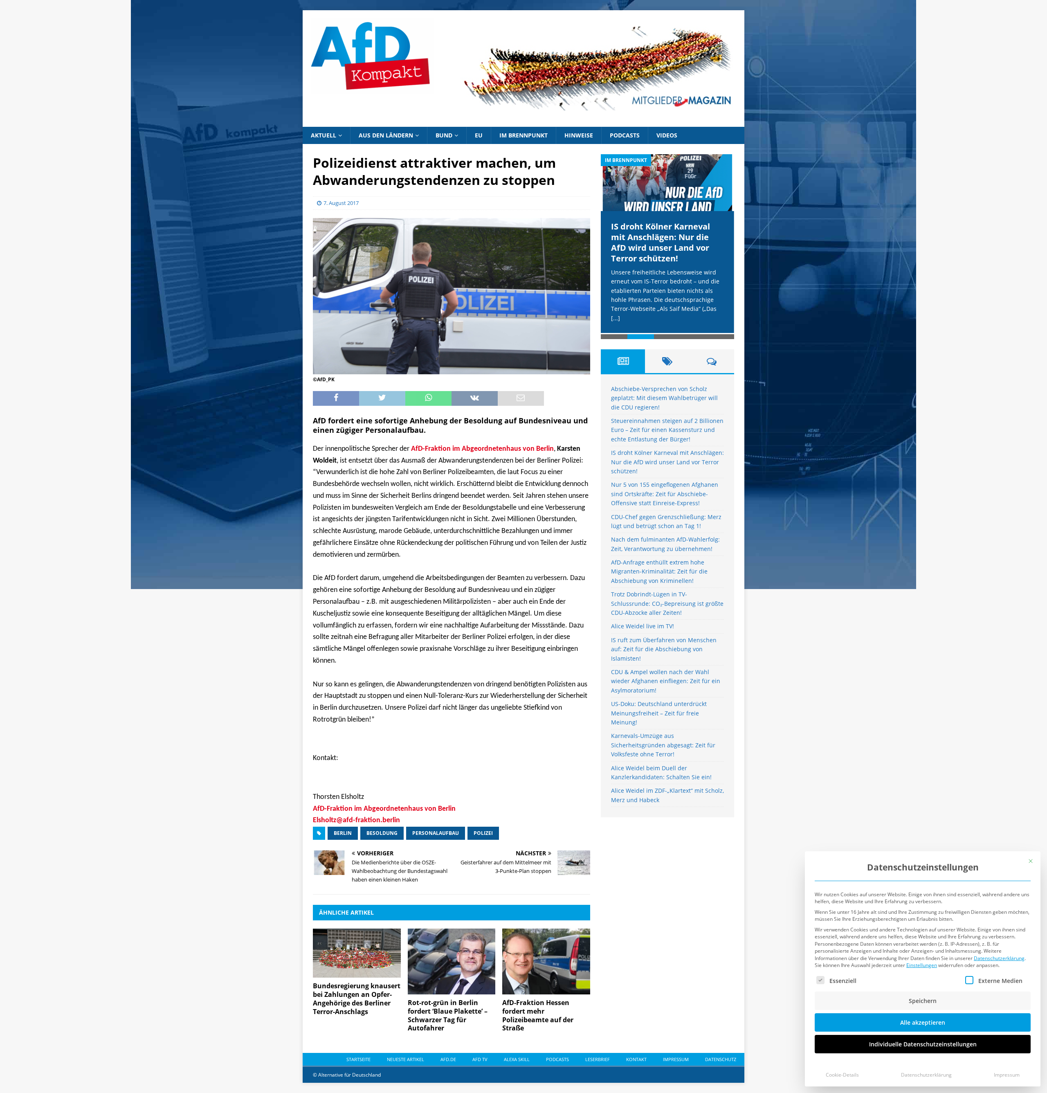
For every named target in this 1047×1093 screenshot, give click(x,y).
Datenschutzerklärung (999, 958)
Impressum (1007, 1074)
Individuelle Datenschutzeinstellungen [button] (923, 1044)
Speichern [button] (923, 1001)
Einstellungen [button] (921, 965)
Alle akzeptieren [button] (922, 1022)
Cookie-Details (842, 1074)
